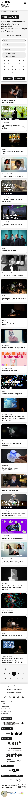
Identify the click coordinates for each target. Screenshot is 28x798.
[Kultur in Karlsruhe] (19, 760)
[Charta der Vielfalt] (10, 793)
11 (15, 674)
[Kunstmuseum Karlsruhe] (9, 786)
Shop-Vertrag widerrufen (14, 692)
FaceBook (5, 697)
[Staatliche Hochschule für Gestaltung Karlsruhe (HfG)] (14, 780)
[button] (14, 45)
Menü (25, 3)
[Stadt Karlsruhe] (23, 723)
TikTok (18, 697)
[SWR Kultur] (11, 760)
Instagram (9, 697)
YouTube (14, 697)
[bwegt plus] (14, 770)
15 (11, 678)
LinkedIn (22, 697)
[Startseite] (6, 4)
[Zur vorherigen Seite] (10, 669)
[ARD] (14, 743)
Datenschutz (17, 686)
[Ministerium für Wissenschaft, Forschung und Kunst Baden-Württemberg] (11, 723)
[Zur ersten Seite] (5, 669)
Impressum (10, 686)
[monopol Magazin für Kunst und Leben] (14, 749)
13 (24, 674)
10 (10, 674)
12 (19, 674)
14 (6, 678)
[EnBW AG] (14, 733)
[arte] (14, 755)
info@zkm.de (4, 713)
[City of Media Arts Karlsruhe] (21, 793)
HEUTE (4, 793)
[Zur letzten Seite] (23, 679)
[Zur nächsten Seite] (18, 679)
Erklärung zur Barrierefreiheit (14, 689)
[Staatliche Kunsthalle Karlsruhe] (22, 786)
